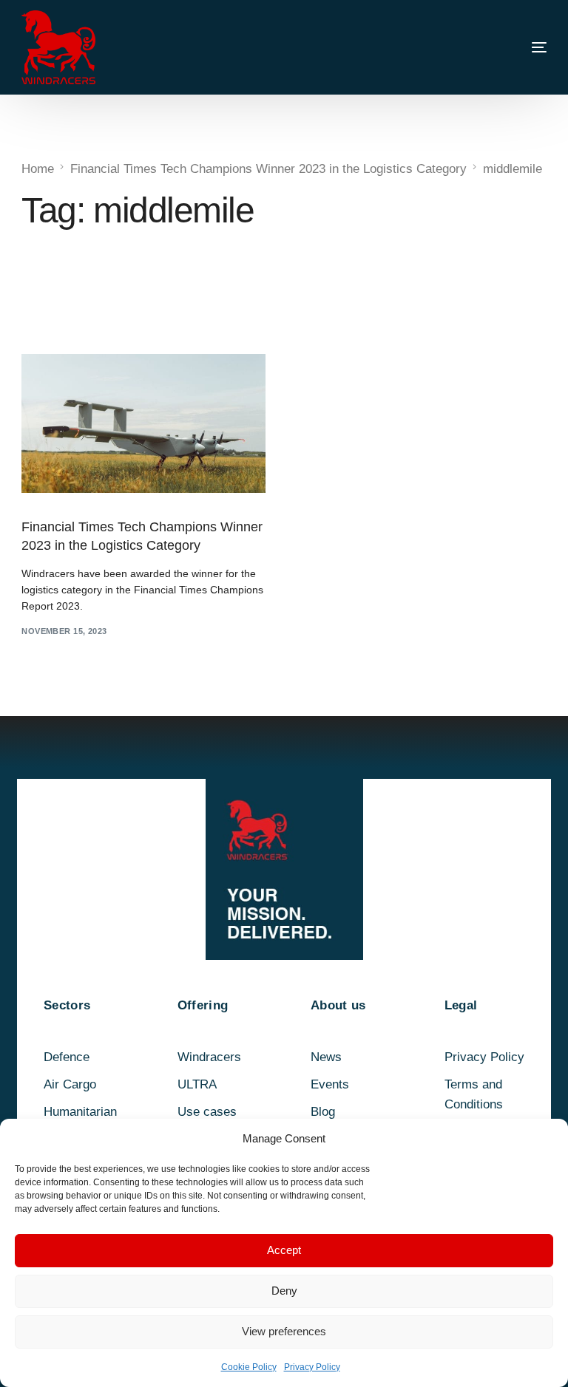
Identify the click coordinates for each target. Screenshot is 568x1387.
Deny (284, 1290)
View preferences (284, 1331)
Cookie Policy (249, 1367)
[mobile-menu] (510, 47)
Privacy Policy (312, 1367)
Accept (284, 1250)
